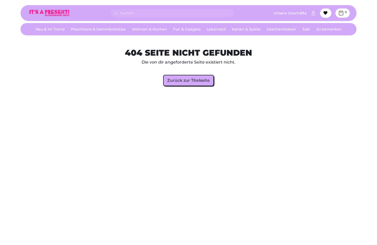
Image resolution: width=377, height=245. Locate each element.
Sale (306, 29)
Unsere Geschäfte (290, 13)
